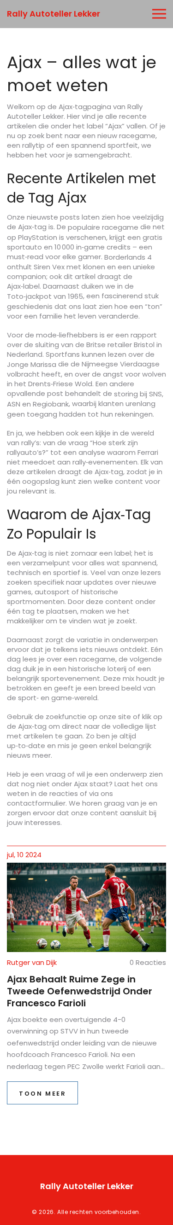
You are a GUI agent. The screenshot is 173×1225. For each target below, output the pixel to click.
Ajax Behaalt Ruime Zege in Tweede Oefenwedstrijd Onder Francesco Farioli (79, 991)
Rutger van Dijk (32, 962)
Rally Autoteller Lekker (53, 13)
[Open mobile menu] (159, 14)
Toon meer (42, 1093)
